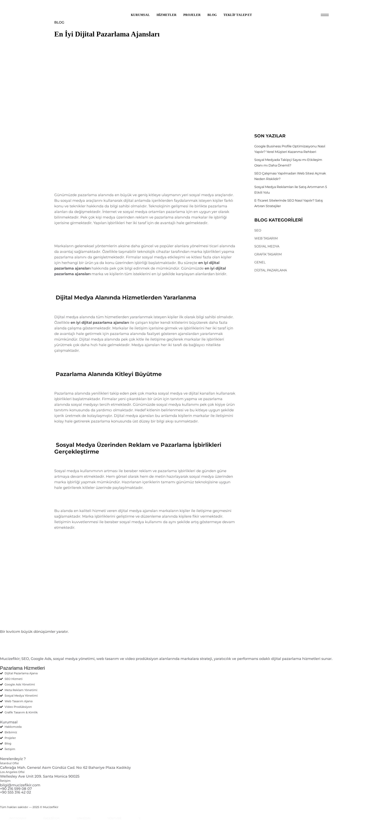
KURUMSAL (140, 15)
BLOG (212, 15)
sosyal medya (131, 522)
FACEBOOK (51, 818)
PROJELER (192, 15)
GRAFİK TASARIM (268, 254)
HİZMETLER (167, 15)
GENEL (260, 262)
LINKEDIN (83, 818)
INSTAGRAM (17, 818)
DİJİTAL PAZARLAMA (270, 270)
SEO (257, 230)
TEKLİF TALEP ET (237, 15)
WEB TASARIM (266, 238)
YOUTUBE (114, 818)
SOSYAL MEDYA (266, 246)
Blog (59, 22)
